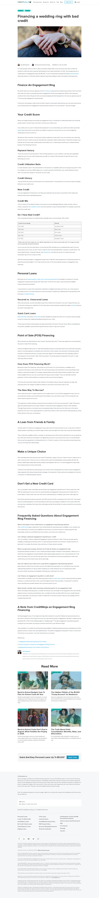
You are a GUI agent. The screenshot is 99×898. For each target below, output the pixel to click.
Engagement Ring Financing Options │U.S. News (32, 641)
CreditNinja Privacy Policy (47, 821)
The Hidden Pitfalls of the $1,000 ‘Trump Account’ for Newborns (65, 693)
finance (48, 91)
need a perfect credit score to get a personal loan (42, 279)
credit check (57, 578)
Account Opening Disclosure (48, 826)
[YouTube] (28, 838)
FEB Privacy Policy (44, 824)
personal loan (75, 73)
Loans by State (43, 819)
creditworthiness (29, 294)
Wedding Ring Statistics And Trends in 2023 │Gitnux (34, 647)
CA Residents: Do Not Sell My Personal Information (69, 817)
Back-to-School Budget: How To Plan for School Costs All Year (31, 693)
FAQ (61, 823)
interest (73, 305)
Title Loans (42, 816)
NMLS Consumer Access (44, 850)
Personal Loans (22, 816)
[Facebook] (19, 838)
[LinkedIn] (23, 838)
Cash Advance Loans (24, 826)
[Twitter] (33, 838)
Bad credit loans (22, 317)
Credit (21, 10)
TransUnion (47, 252)
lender (19, 130)
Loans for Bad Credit (24, 819)
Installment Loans (23, 821)
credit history (24, 527)
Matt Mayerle (26, 651)
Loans (27, 10)
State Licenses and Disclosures (70, 821)
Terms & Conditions (45, 829)
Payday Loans (22, 829)
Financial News (56, 672)
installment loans (35, 207)
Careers (62, 831)
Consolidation (56, 709)
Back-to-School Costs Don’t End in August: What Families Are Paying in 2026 (32, 731)
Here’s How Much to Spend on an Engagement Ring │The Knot (37, 644)
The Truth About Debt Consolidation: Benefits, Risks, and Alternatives (66, 731)
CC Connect (64, 826)
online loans (36, 317)
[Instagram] (38, 838)
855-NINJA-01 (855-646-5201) (28, 804)
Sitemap (62, 828)
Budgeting (23, 672)
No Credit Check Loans (25, 824)
